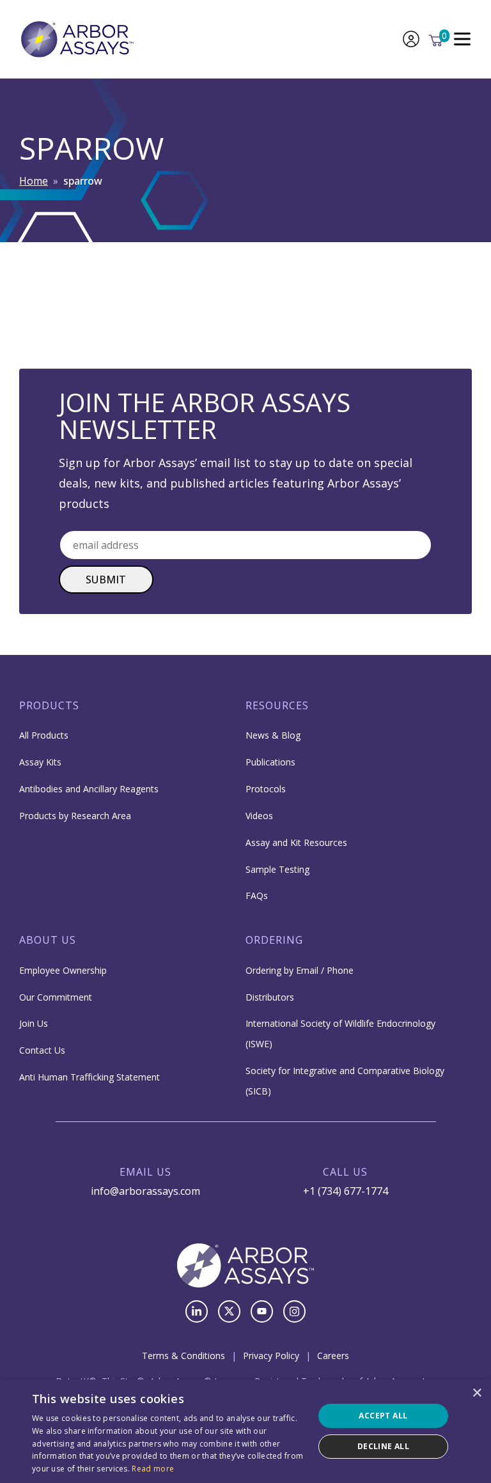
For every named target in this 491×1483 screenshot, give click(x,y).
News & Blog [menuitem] (273, 735)
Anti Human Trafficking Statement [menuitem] (89, 1077)
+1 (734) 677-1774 (345, 1191)
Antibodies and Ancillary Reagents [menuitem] (89, 789)
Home (33, 181)
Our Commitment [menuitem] (55, 997)
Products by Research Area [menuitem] (75, 816)
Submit (106, 579)
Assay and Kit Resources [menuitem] (296, 842)
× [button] (476, 1393)
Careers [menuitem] (333, 1355)
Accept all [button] (383, 1415)
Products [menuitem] (49, 705)
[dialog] (245, 1431)
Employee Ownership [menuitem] (63, 970)
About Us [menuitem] (47, 940)
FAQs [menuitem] (257, 895)
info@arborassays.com (145, 1191)
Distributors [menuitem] (270, 997)
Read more (153, 1468)
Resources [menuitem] (277, 705)
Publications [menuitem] (270, 762)
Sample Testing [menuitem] (277, 869)
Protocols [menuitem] (266, 789)
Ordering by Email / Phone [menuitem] (300, 970)
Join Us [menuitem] (33, 1023)
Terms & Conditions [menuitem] (183, 1355)
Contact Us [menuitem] (42, 1050)
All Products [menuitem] (43, 735)
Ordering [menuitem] (274, 940)
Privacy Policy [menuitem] (271, 1355)
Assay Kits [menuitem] (40, 762)
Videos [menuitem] (259, 816)
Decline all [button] (383, 1446)
